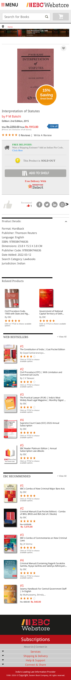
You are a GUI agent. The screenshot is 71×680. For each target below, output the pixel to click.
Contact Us (41, 646)
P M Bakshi (13, 116)
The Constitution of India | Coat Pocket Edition (42, 349)
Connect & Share (35, 664)
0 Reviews (24, 135)
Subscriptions (35, 639)
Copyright (23, 675)
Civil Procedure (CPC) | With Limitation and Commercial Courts (41, 373)
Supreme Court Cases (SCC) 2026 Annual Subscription (39, 424)
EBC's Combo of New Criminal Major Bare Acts (42, 488)
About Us (29, 646)
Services (36, 651)
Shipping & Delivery (35, 656)
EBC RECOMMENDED (17, 476)
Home (10, 27)
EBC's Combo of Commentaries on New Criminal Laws (43, 539)
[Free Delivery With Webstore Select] (35, 187)
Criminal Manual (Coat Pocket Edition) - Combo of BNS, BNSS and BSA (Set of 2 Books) (43, 512)
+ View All (61, 336)
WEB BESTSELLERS (15, 337)
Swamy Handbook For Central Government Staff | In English (43, 590)
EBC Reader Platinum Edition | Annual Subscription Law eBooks (38, 449)
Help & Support (35, 660)
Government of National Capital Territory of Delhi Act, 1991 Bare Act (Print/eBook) (51, 312)
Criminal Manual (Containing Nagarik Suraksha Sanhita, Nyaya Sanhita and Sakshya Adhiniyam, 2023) (43, 564)
